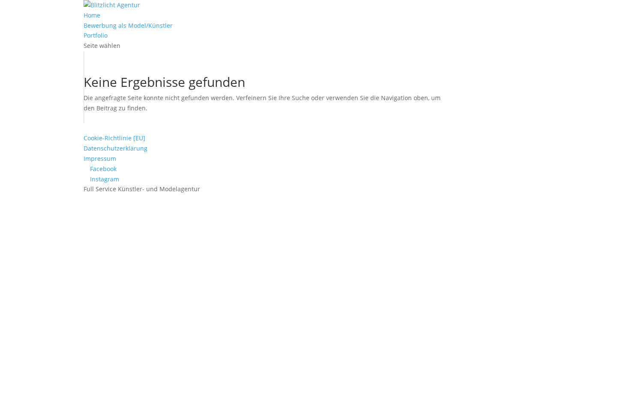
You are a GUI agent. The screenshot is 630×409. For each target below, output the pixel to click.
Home (92, 15)
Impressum (100, 158)
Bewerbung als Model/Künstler (128, 25)
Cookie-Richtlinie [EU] (114, 138)
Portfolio (96, 35)
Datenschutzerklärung (115, 148)
